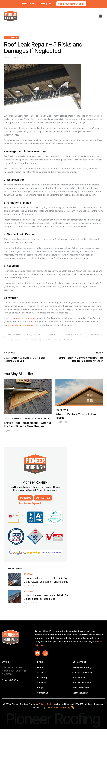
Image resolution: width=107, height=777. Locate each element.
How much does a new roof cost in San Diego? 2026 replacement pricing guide (46, 580)
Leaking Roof (52, 334)
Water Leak (67, 340)
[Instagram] (45, 653)
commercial (31, 318)
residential (17, 318)
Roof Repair (11, 37)
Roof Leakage (31, 340)
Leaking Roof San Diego (74, 334)
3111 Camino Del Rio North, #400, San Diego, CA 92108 (14, 670)
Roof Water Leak (50, 340)
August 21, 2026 (30, 585)
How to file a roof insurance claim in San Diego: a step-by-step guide (46, 597)
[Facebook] (37, 653)
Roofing (28, 574)
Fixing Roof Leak (34, 334)
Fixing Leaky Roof (14, 334)
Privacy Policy (46, 704)
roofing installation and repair (18, 325)
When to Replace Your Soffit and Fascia (76, 415)
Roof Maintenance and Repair (20, 419)
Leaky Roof (94, 334)
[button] (100, 16)
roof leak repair (13, 340)
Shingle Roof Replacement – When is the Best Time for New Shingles (27, 424)
